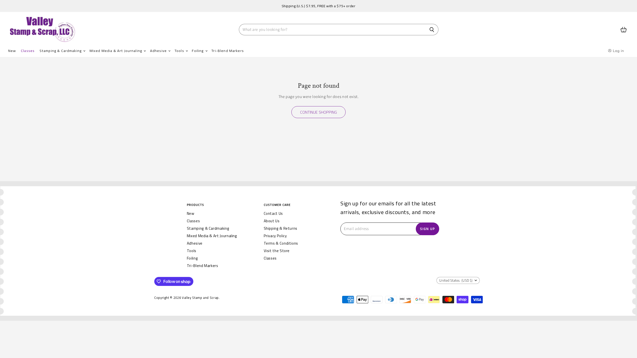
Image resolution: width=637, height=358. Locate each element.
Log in (618, 50)
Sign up (427, 229)
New (12, 50)
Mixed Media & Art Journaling (116, 50)
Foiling (198, 50)
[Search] (431, 29)
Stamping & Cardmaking (61, 50)
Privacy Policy (275, 235)
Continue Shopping (318, 112)
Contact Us (273, 213)
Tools (180, 50)
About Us (272, 220)
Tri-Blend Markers (228, 50)
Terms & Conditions (281, 243)
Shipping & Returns (281, 228)
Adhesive (159, 50)
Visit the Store (277, 250)
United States (456, 280)
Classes (28, 50)
